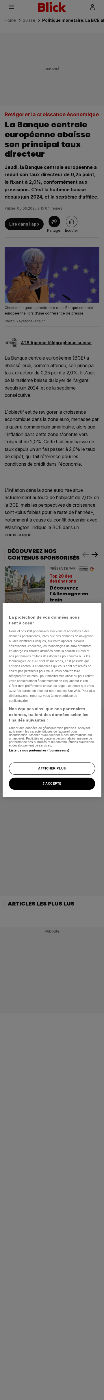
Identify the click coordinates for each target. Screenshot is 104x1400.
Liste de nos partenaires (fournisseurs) (39, 750)
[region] (52, 700)
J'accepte (52, 783)
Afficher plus (52, 768)
